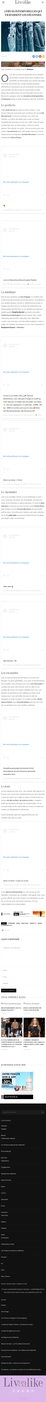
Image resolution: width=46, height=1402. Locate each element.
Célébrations (5, 1161)
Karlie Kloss (27, 590)
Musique (4, 1257)
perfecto (33, 923)
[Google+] (23, 1391)
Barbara (4, 56)
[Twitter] (18, 1391)
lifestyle (3, 1228)
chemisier (11, 923)
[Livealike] (23, 1382)
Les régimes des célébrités (10, 1337)
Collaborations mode (7, 1244)
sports (3, 1186)
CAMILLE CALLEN (29, 484)
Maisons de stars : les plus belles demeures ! (15, 1344)
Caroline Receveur (29, 210)
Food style (4, 1215)
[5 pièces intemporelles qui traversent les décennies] (23, 36)
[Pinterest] (28, 1391)
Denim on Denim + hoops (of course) (15, 881)
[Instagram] (32, 1391)
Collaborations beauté (8, 1138)
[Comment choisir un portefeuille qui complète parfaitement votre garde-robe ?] (34, 1027)
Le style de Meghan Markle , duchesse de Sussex (17, 1324)
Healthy (3, 1222)
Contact (3, 1305)
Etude (3, 1206)
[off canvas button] (3, 2)
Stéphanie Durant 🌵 (30, 415)
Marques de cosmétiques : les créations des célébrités (18, 1350)
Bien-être (4, 1158)
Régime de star (6, 1180)
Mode (3, 1234)
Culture (3, 1193)
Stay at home (5, 1276)
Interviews (4, 1212)
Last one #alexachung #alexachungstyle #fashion (20, 280)
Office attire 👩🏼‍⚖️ (8, 586)
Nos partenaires (6, 1356)
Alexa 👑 (26, 284)
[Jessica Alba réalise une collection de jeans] (31, 1004)
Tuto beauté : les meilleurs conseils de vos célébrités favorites (21, 1369)
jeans (18, 923)
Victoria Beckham (29, 665)
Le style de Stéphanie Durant (10, 1331)
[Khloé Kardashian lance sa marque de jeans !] (11, 1004)
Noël (2, 1270)
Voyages (3, 1129)
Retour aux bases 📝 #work (12, 480)
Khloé (25, 885)
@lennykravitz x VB (9, 661)
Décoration (4, 1199)
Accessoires (5, 1238)
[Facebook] (13, 1391)
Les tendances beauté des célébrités (13, 1145)
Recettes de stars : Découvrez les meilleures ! (15, 1363)
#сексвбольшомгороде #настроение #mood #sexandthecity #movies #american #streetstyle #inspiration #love (19, 771)
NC (2, 1263)
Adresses (4, 1126)
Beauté (3, 1135)
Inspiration (26, 778)
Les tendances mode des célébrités (12, 1250)
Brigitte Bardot (18, 312)
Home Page (4, 1311)
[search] (43, 2)
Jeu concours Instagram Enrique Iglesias (14, 1318)
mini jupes (24, 923)
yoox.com (12, 515)
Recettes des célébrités (8, 1173)
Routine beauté (6, 1151)
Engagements (5, 1167)
